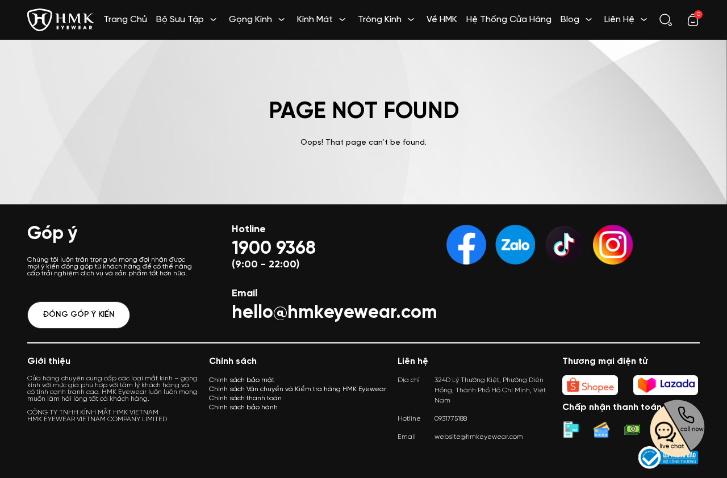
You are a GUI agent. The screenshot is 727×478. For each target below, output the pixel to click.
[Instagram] (613, 245)
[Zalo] (515, 245)
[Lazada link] (665, 385)
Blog (570, 19)
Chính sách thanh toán (245, 398)
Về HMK (442, 19)
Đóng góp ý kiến (79, 315)
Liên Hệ (619, 19)
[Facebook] (466, 245)
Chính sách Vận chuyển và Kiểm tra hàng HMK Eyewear (297, 389)
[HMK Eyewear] (60, 18)
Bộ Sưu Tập (180, 19)
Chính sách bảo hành (243, 407)
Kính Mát (315, 19)
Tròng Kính (380, 19)
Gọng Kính (250, 19)
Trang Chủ (125, 19)
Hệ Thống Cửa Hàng (508, 19)
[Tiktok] (564, 245)
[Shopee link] (590, 385)
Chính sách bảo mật (241, 380)
